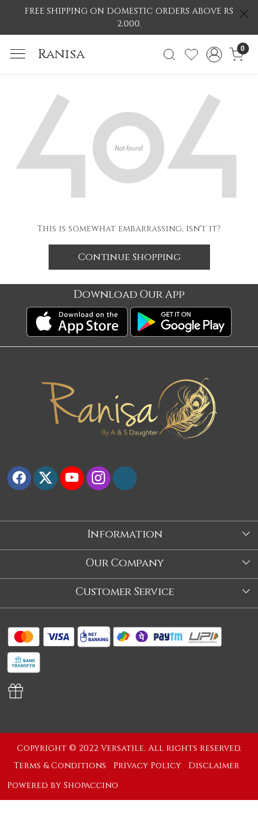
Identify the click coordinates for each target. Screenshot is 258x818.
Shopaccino (91, 785)
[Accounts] (214, 54)
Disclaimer (213, 765)
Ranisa (61, 54)
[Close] (244, 14)
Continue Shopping (129, 257)
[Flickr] (125, 478)
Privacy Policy (147, 765)
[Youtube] (72, 478)
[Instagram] (98, 478)
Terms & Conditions (60, 765)
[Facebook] (19, 478)
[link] (169, 54)
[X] (46, 478)
